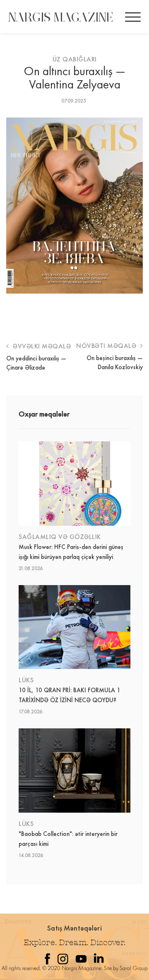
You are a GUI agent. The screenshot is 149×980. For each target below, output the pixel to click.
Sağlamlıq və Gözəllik (60, 536)
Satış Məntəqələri (74, 928)
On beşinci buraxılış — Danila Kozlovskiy (115, 362)
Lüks (26, 680)
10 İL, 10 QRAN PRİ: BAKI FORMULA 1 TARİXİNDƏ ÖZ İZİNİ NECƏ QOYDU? (69, 695)
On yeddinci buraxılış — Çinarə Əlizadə (36, 363)
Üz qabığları (75, 59)
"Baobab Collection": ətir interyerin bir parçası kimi (68, 839)
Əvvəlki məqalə (41, 346)
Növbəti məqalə (107, 345)
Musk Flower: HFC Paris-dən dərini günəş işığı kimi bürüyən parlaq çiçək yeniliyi (71, 552)
